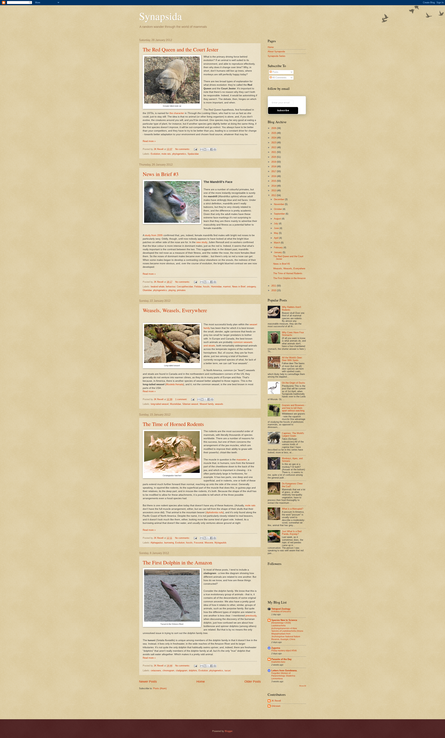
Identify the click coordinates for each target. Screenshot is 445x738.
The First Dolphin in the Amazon (177, 562)
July (276, 223)
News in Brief (238, 286)
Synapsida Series (276, 56)
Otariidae (147, 290)
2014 (274, 185)
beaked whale (157, 286)
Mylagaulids (220, 542)
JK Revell (276, 700)
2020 (274, 157)
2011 (274, 285)
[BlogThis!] (205, 149)
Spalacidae (193, 154)
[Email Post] (195, 149)
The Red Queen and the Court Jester (180, 49)
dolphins (193, 670)
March (277, 242)
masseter (241, 459)
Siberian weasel (190, 404)
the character (176, 113)
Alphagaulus (157, 542)
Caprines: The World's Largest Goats (293, 434)
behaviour (170, 286)
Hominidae (216, 286)
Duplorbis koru (278, 662)
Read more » (149, 141)
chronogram (168, 670)
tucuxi (228, 670)
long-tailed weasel (160, 404)
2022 (274, 147)
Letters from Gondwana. (284, 670)
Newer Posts (148, 681)
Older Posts (252, 681)
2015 (274, 181)
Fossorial (198, 542)
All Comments (279, 77)
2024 (274, 137)
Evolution (155, 154)
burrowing (169, 542)
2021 (274, 152)
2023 (274, 142)
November (279, 204)
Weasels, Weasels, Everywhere (175, 310)
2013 (274, 190)
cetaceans (156, 670)
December (279, 199)
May (276, 233)
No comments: (183, 149)
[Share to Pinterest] (215, 149)
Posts (275, 72)
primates (181, 290)
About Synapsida (276, 51)
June (277, 228)
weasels (219, 404)
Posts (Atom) (160, 688)
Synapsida (160, 16)
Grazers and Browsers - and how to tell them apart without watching (294, 408)
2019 (274, 162)
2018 (274, 166)
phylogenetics (179, 154)
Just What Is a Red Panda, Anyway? (291, 532)
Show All (302, 686)
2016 (274, 176)
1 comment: (181, 399)
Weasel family (207, 404)
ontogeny (251, 286)
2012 (274, 195)
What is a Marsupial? (292, 508)
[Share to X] (208, 149)
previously (250, 615)
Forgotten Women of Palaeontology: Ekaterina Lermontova (283, 676)
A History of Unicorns (281, 611)
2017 (274, 171)
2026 (274, 128)
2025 (274, 133)
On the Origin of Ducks (293, 383)
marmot (227, 286)
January (278, 252)
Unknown (275, 706)
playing (172, 290)
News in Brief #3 (161, 173)
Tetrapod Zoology (280, 609)
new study (201, 242)
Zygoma (275, 648)
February (279, 247)
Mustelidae (175, 404)
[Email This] (201, 149)
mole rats (166, 154)
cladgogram (181, 670)
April (276, 238)
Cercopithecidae (185, 286)
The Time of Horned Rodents (173, 423)
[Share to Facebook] (211, 149)
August (278, 218)
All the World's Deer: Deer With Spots (292, 359)
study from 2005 (154, 235)
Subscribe (283, 110)
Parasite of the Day (281, 659)
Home (200, 681)
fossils (206, 286)
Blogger (228, 731)
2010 (274, 290)
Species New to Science (284, 620)
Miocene (209, 542)
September (280, 213)
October (278, 209)
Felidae (198, 286)
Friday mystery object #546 (284, 650)
